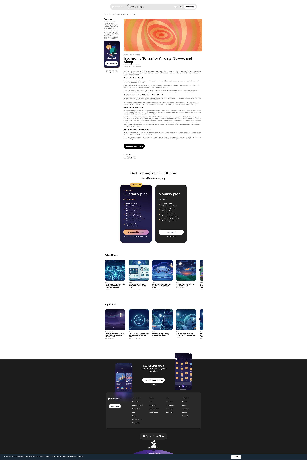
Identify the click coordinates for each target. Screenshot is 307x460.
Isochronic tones (128, 81)
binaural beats (145, 98)
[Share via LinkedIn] (113, 71)
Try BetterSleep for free (134, 146)
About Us (184, 401)
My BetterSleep (136, 401)
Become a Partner (153, 408)
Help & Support (186, 408)
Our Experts (185, 415)
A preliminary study (146, 118)
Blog (140, 7)
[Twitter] (147, 436)
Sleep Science (136, 422)
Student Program (153, 412)
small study (131, 123)
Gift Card (151, 401)
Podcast (131, 7)
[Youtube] (157, 436)
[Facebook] (144, 436)
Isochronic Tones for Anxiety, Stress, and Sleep (122, 14)
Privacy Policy (169, 401)
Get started (171, 232)
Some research (150, 104)
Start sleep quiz (111, 63)
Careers (184, 405)
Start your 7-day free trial (153, 380)
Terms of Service (170, 405)
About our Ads (169, 412)
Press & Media (136, 408)
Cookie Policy (169, 408)
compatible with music (142, 137)
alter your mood (174, 104)
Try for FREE (189, 7)
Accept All (235, 456)
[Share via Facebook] (107, 71)
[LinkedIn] (160, 436)
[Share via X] (110, 71)
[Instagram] (150, 436)
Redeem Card (152, 405)
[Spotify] (163, 436)
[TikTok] (154, 436)
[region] (153, 457)
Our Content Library (137, 419)
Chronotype (185, 412)
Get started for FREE (136, 232)
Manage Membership (137, 405)
